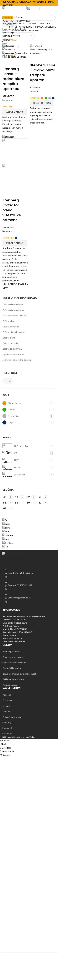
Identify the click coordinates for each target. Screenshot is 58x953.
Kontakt (6, 711)
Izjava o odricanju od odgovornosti (19, 673)
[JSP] (5, 546)
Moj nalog (7, 733)
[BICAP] (6, 523)
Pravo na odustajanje (12, 657)
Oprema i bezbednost (13, 354)
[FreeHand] (8, 542)
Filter (8, 381)
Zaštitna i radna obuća (13, 310)
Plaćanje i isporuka (11, 668)
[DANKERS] (7, 535)
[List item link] (29, 587)
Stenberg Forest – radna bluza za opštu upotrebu (13, 78)
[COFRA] (6, 531)
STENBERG (8, 96)
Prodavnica (8, 700)
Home (5, 30)
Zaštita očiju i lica (10, 326)
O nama (6, 705)
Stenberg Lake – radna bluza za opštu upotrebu (42, 72)
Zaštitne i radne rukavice (14, 315)
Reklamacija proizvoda (13, 679)
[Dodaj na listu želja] (23, 63)
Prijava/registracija (11, 717)
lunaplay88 (7, 728)
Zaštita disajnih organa (13, 332)
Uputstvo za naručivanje (14, 662)
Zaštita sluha (8, 337)
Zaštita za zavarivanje (13, 348)
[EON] (5, 539)
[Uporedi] (6, 63)
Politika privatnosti (11, 651)
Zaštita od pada (10, 343)
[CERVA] (6, 527)
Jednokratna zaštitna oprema (16, 359)
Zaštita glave (8, 321)
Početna (6, 694)
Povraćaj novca (9, 684)
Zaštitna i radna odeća (13, 304)
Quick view (15, 63)
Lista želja (7, 722)
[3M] (5, 520)
